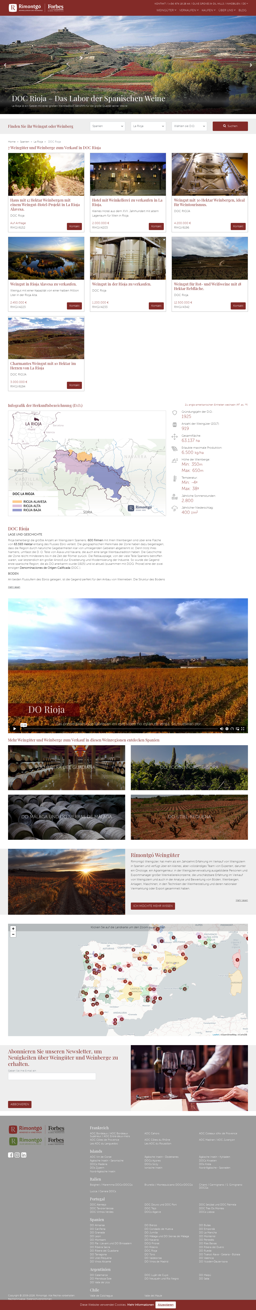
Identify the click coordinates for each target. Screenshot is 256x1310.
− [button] (13, 934)
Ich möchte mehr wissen (153, 906)
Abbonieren (19, 1104)
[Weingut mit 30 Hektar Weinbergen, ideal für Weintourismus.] (210, 174)
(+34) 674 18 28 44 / (180, 4)
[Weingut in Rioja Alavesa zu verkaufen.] (46, 258)
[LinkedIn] (23, 1156)
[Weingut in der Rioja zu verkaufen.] (128, 258)
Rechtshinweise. (17, 1299)
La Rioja (38, 141)
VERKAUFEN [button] (188, 10)
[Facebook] (10, 1156)
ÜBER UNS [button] (226, 10)
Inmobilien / (234, 4)
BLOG (243, 10)
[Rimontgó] (36, 7)
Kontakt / (161, 4)
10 (165, 971)
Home (12, 141)
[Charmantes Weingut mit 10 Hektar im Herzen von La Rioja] (46, 337)
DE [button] (244, 4)
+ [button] (13, 928)
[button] (5, 65)
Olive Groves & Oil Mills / (209, 4)
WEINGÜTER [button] (165, 10)
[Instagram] (17, 1156)
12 (94, 970)
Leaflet (216, 1034)
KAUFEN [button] (208, 10)
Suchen (232, 126)
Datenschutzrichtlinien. (39, 1299)
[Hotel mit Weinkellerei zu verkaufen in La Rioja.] (128, 174)
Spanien (24, 141)
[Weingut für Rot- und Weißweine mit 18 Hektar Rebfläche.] (210, 258)
